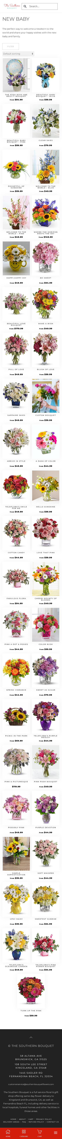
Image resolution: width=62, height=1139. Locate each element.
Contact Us (53, 1122)
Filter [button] (10, 46)
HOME (13, 1119)
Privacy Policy (44, 1119)
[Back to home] (11, 6)
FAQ (24, 1122)
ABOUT (22, 1119)
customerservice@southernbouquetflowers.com (31, 1084)
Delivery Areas (11, 1122)
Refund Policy (36, 1122)
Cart (30, 1119)
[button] (55, 1132)
